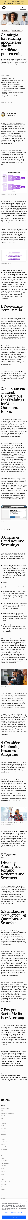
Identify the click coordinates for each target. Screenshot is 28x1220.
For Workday (4, 1149)
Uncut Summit (4, 1184)
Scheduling (3, 1123)
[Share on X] (5, 102)
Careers (2, 1179)
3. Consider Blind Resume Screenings (10, 84)
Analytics (3, 1125)
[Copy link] (11, 102)
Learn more (21, 3)
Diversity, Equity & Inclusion (7, 1181)
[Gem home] (4, 7)
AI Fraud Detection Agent (7, 1115)
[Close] (26, 1201)
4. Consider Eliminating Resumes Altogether (12, 86)
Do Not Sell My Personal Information (14, 1212)
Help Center (3, 1165)
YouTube (3, 1198)
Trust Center (4, 1186)
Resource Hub (4, 1160)
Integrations (4, 1128)
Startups (3, 1139)
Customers (3, 1177)
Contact (3, 1189)
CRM (2, 1118)
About (2, 1174)
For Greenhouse (4, 1146)
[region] (14, 1209)
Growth (2, 1137)
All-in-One (3, 1144)
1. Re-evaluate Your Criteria (8, 78)
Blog (2, 1155)
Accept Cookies (14, 1217)
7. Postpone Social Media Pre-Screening (11, 96)
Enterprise (3, 1134)
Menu (23, 7)
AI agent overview (5, 1108)
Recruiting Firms (4, 1142)
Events (2, 1158)
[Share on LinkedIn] (8, 102)
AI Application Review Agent (7, 1113)
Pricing (2, 1168)
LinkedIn (3, 1195)
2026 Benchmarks (5, 1163)
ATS (2, 1120)
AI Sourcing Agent (5, 1110)
